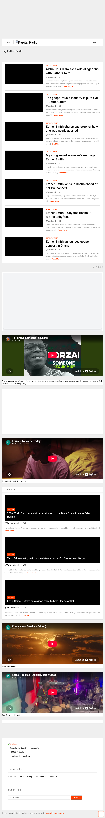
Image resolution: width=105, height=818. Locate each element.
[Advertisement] (52, 21)
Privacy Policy (26, 776)
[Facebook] (15, 804)
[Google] (21, 804)
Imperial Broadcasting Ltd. (55, 813)
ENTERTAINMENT (52, 65)
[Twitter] (26, 804)
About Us (53, 776)
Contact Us (41, 776)
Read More (68, 86)
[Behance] (9, 804)
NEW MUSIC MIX (51, 209)
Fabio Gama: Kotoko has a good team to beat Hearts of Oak (41, 601)
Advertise (12, 776)
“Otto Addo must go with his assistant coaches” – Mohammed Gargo (46, 558)
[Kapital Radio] (25, 42)
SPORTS (11, 509)
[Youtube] (32, 804)
